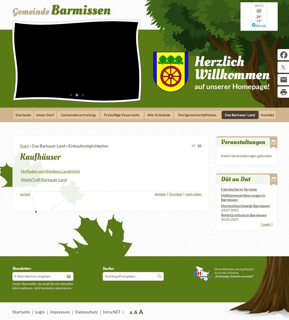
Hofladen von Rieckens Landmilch (50, 171)
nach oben (193, 194)
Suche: (108, 268)
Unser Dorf (45, 115)
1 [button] (70, 95)
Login (40, 311)
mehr (266, 224)
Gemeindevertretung (78, 115)
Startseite (23, 115)
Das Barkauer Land (240, 115)
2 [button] (76, 95)
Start (24, 145)
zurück (25, 194)
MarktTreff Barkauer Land (44, 179)
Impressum (60, 311)
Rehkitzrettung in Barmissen (244, 215)
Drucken (175, 194)
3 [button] (82, 95)
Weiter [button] (134, 60)
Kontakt (267, 115)
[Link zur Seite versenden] (193, 145)
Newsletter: (22, 268)
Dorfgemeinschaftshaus (197, 115)
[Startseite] (75, 16)
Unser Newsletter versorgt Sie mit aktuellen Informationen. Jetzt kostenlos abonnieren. (42, 286)
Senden (160, 194)
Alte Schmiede (158, 115)
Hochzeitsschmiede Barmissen (245, 206)
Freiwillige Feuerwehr (122, 115)
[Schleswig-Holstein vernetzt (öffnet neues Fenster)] (224, 279)
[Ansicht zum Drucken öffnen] (199, 145)
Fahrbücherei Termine (239, 189)
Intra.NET (112, 311)
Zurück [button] (19, 60)
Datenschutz (86, 311)
